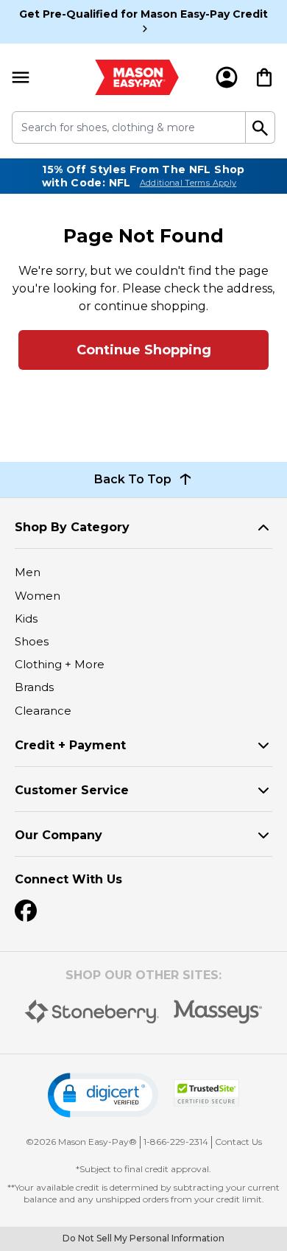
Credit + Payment (70, 745)
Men (27, 572)
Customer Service (72, 790)
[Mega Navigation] (20, 77)
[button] (103, 1095)
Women (37, 596)
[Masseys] (218, 1012)
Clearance (43, 711)
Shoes (32, 641)
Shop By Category (72, 527)
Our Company (58, 835)
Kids (26, 619)
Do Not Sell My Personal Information (143, 1238)
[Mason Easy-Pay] (136, 77)
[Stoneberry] (91, 1011)
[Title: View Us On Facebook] (26, 911)
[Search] (260, 127)
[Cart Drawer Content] (264, 77)
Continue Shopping (144, 350)
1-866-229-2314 (176, 1141)
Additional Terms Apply (188, 183)
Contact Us (238, 1141)
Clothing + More (59, 664)
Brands (34, 687)
